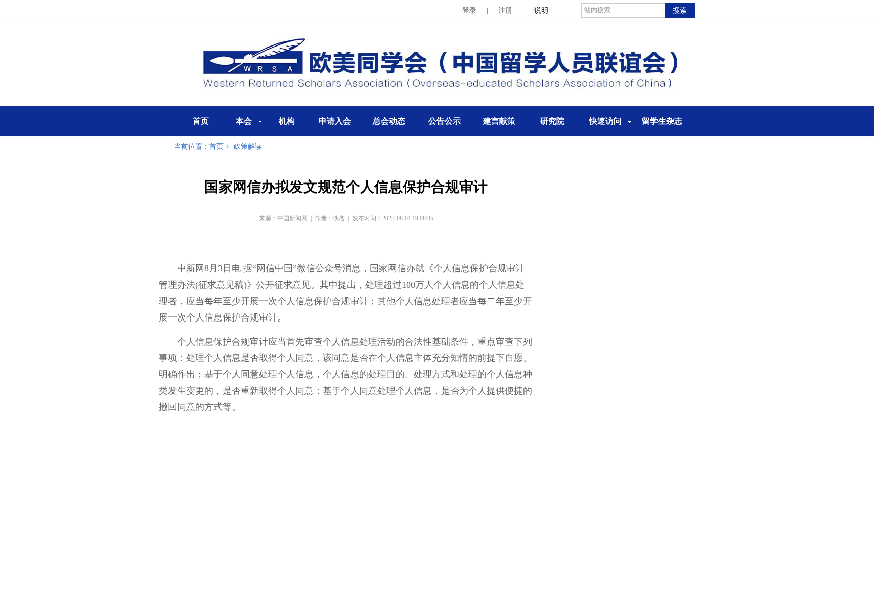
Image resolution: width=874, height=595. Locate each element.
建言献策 (499, 121)
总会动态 (389, 121)
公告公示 (444, 121)
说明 (541, 10)
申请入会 (335, 121)
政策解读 (248, 146)
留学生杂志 (662, 121)
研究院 (552, 121)
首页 (201, 121)
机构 (287, 121)
